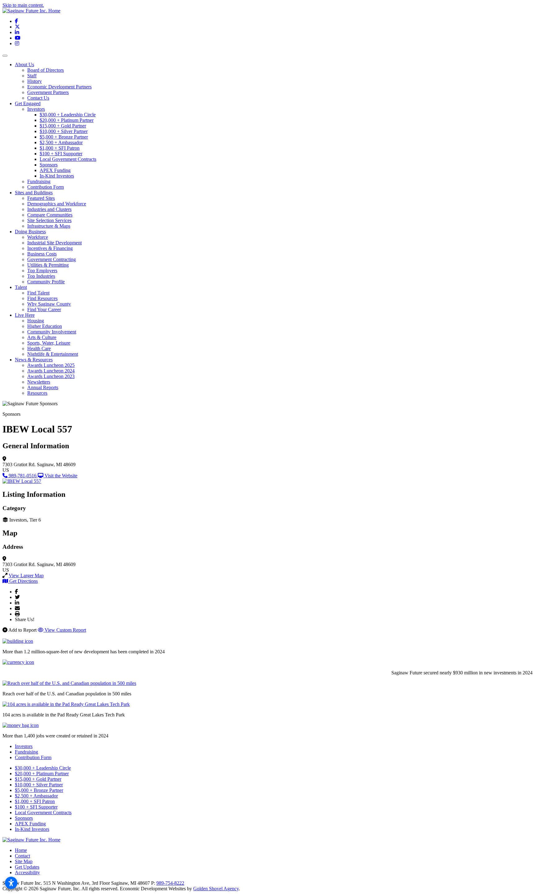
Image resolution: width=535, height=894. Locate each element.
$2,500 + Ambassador (61, 142)
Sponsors (49, 164)
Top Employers (42, 270)
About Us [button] (24, 64)
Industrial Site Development (54, 242)
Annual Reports (42, 387)
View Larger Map (26, 575)
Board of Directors (45, 70)
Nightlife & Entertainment (52, 354)
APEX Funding (55, 170)
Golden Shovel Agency (216, 888)
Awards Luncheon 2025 (51, 365)
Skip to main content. (23, 5)
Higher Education (44, 326)
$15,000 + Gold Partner (63, 125)
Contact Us (38, 98)
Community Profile (46, 281)
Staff (32, 75)
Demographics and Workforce (56, 203)
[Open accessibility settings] (11, 883)
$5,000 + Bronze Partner (64, 137)
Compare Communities (49, 214)
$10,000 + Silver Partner (64, 131)
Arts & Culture (41, 337)
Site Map (24, 861)
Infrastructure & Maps (48, 226)
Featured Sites (41, 198)
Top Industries (41, 276)
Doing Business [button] (30, 231)
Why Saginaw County (49, 304)
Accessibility (27, 872)
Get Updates (27, 867)
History (34, 81)
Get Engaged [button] (28, 103)
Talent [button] (21, 287)
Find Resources (42, 298)
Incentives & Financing (50, 248)
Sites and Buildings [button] (34, 192)
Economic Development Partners (59, 86)
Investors (36, 109)
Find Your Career (44, 309)
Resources (37, 393)
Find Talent (38, 292)
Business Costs (42, 253)
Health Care (39, 348)
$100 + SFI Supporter (61, 153)
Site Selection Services (49, 220)
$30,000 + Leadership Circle (68, 114)
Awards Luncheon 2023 (51, 376)
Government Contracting (51, 259)
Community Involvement (51, 331)
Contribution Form (45, 187)
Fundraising (38, 181)
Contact (22, 855)
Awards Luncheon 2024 (51, 370)
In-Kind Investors (57, 175)
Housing (35, 320)
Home (21, 850)
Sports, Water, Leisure (48, 343)
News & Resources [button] (34, 359)
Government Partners (48, 92)
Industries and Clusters (49, 209)
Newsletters (38, 382)
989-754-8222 (170, 883)
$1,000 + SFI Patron (60, 148)
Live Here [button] (25, 315)
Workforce (37, 237)
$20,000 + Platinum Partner (67, 120)
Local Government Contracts (68, 159)
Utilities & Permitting (48, 265)
